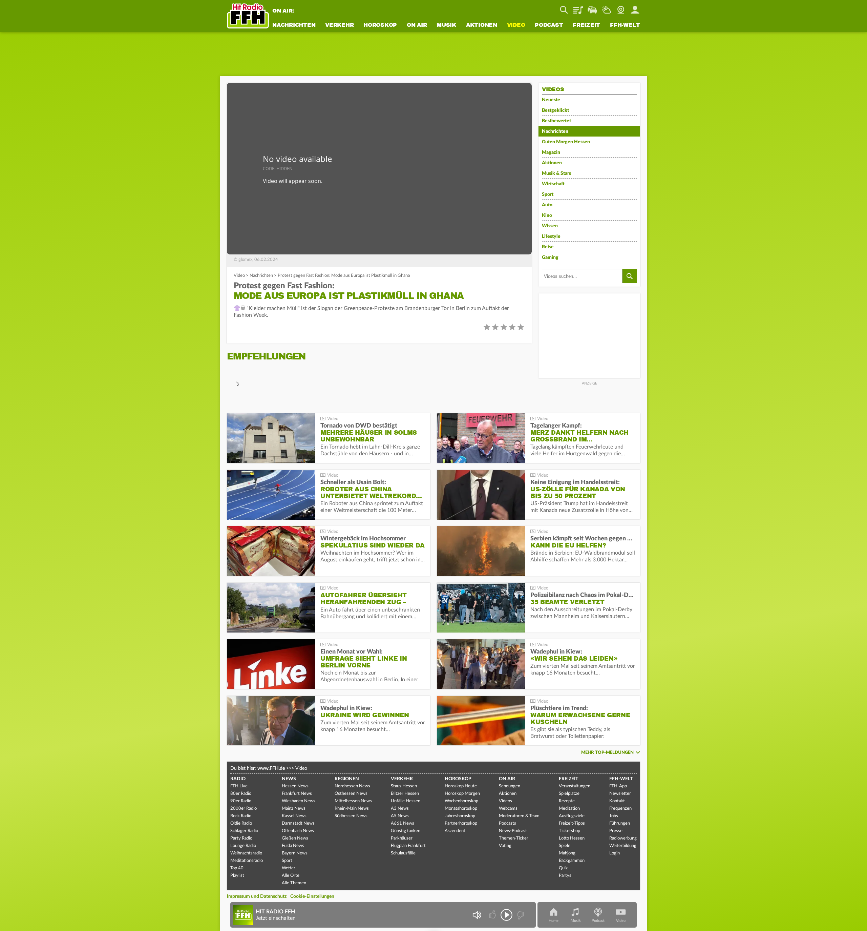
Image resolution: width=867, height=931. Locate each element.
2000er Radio (243, 808)
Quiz (563, 868)
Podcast (549, 25)
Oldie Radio (241, 823)
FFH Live (239, 786)
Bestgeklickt (555, 110)
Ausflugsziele (572, 816)
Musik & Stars (556, 173)
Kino (547, 215)
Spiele (564, 846)
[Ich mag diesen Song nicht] (520, 915)
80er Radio (240, 793)
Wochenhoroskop (461, 801)
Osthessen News (351, 793)
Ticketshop (569, 831)
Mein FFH (635, 7)
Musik (446, 25)
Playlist (578, 7)
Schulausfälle (403, 853)
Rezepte (567, 801)
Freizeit (586, 25)
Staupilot (592, 7)
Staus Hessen (404, 786)
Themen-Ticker (513, 838)
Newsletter (620, 793)
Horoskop (380, 25)
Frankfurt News (297, 793)
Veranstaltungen (574, 786)
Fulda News (293, 846)
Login (614, 853)
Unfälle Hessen (405, 801)
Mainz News (293, 808)
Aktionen (481, 25)
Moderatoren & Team (519, 816)
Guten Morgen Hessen (566, 142)
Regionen (347, 779)
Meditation (569, 808)
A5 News (400, 816)
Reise (548, 247)
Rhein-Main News (352, 808)
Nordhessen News (352, 786)
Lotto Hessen (572, 838)
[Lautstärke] (477, 915)
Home (553, 921)
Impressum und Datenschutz (257, 896)
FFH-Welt (625, 25)
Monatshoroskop (461, 808)
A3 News (400, 808)
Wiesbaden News (298, 801)
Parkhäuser (402, 838)
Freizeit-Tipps (572, 823)
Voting (505, 846)
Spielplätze (569, 793)
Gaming (550, 257)
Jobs (613, 816)
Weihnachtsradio (246, 853)
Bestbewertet (556, 121)
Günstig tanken (405, 831)
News (289, 779)
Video (516, 25)
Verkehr (339, 25)
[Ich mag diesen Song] (493, 915)
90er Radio (240, 801)
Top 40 (237, 868)
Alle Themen (294, 883)
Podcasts (507, 823)
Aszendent (455, 831)
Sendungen (509, 786)
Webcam (621, 7)
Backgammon (572, 860)
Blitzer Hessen (405, 793)
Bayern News (295, 853)
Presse (615, 831)
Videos (505, 801)
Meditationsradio (246, 860)
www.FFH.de (271, 768)
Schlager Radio (244, 831)
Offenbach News (298, 831)
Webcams (508, 808)
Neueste (551, 100)
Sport (547, 194)
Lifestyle (551, 236)
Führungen (619, 823)
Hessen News (295, 786)
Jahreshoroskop (460, 816)
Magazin (551, 152)
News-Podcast (513, 831)
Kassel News (294, 816)
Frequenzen (620, 808)
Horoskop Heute (461, 786)
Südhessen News (351, 816)
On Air (417, 25)
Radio (238, 779)
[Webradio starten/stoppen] (506, 915)
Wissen (550, 226)
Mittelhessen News (353, 801)
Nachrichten (293, 25)
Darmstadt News (298, 823)
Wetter (606, 7)
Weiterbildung (622, 846)
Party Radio (241, 838)
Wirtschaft (553, 184)
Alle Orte (290, 875)
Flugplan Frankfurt (408, 846)
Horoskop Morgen (462, 793)
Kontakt (617, 801)
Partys (565, 875)
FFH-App (618, 786)
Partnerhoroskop (461, 823)
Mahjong (567, 853)
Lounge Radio (243, 846)
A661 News (402, 823)
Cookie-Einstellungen (312, 896)
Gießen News (295, 838)
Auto (547, 205)
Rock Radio (240, 816)
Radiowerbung (623, 838)
